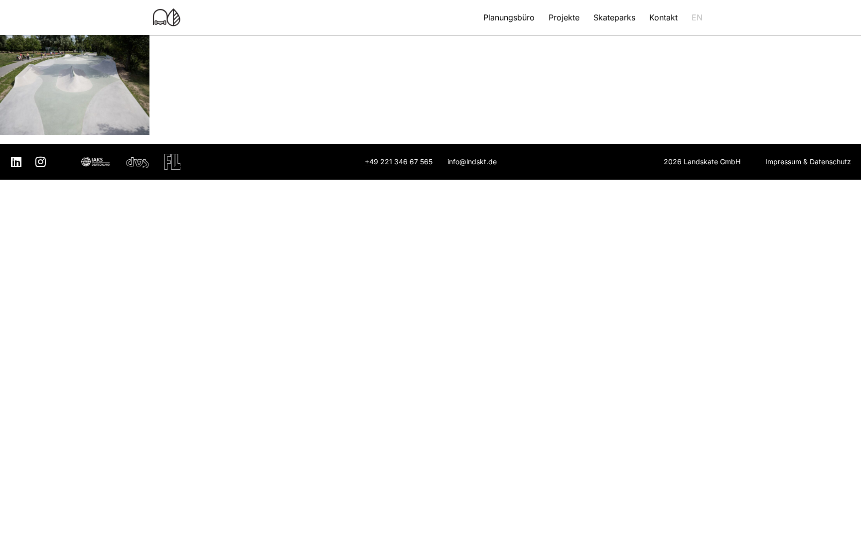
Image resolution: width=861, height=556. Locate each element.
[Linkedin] (16, 162)
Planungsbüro (509, 17)
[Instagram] (40, 162)
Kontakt (663, 17)
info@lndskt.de (472, 161)
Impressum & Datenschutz (808, 161)
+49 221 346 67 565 (398, 161)
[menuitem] (697, 17)
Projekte (564, 17)
